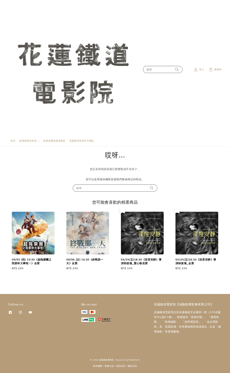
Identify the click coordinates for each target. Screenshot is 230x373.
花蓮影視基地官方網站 (81, 140)
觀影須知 (132, 366)
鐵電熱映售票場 (28, 140)
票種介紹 (109, 366)
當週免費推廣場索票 (54, 140)
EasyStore (134, 360)
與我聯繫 (97, 366)
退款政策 (120, 366)
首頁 (12, 140)
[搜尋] (177, 69)
